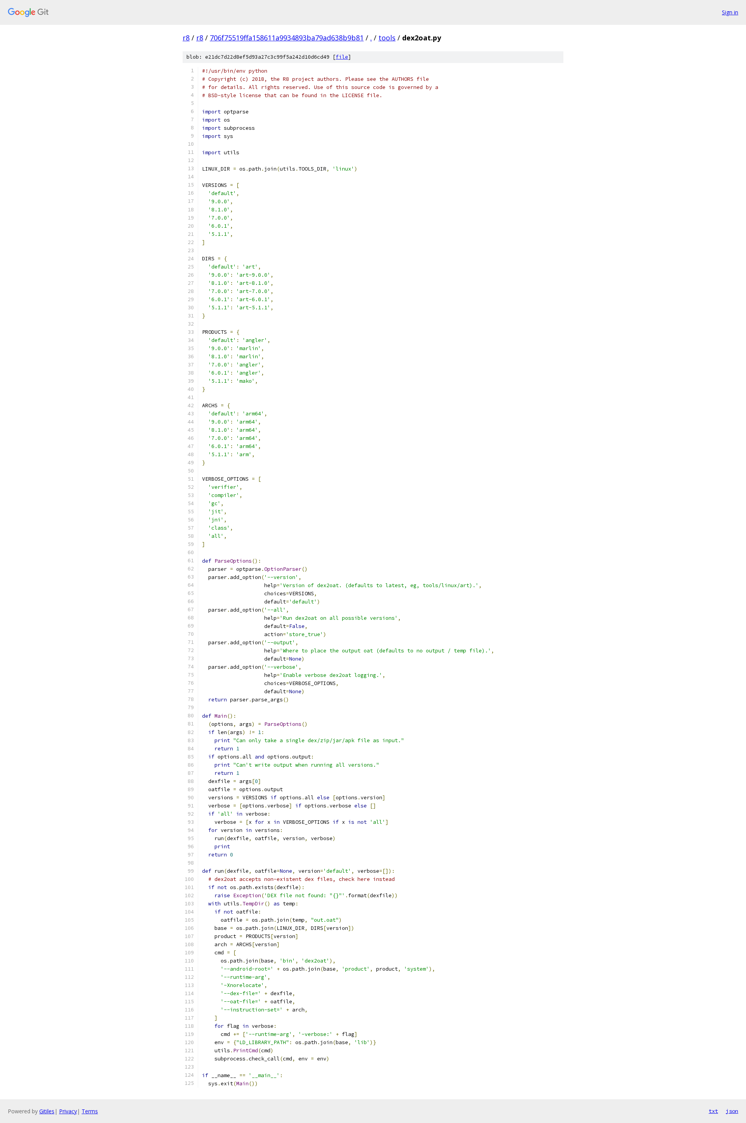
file (342, 57)
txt (713, 1110)
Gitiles (46, 1111)
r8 (186, 37)
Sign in (730, 12)
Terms (90, 1111)
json (732, 1110)
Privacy (68, 1111)
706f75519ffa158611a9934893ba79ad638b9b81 (287, 37)
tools (387, 37)
